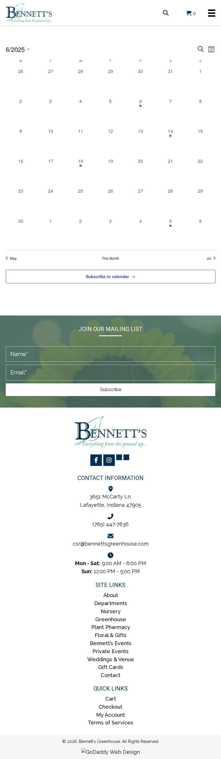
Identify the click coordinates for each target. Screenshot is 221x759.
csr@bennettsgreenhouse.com (110, 544)
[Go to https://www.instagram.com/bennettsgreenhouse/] (109, 460)
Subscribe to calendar (107, 276)
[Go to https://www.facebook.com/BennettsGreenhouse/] (96, 460)
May (13, 258)
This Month (110, 258)
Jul (209, 258)
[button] (110, 389)
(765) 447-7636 (111, 524)
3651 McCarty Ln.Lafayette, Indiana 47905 (110, 501)
